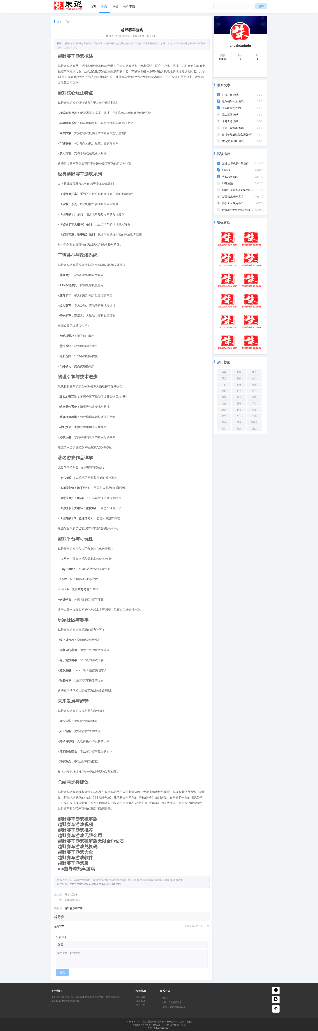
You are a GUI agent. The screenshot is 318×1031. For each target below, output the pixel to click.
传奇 (239, 397)
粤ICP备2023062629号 (159, 1027)
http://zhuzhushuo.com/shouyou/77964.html (95, 884)
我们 (224, 428)
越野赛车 (59, 926)
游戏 (74, 908)
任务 (224, 403)
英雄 (224, 397)
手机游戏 (140, 997)
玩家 (239, 372)
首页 (93, 6)
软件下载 (129, 6)
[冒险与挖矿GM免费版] (251, 342)
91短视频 (227, 183)
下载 (224, 384)
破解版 (254, 422)
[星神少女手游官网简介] (227, 342)
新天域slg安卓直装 (232, 196)
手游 (104, 6)
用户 (239, 390)
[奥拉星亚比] (227, 301)
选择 (239, 428)
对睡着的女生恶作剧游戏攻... (238, 210)
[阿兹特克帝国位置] (251, 239)
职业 (224, 422)
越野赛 (68, 908)
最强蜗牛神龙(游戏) (233, 101)
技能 (239, 378)
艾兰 (254, 428)
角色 (239, 384)
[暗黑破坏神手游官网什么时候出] (227, 321)
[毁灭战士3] (227, 239)
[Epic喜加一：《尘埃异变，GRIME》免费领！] (251, 280)
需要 (254, 397)
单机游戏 (140, 1000)
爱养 (239, 403)
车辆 (80, 908)
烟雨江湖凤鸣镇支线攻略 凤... (239, 190)
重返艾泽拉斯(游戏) (233, 141)
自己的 (224, 409)
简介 (254, 372)
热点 (254, 390)
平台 (239, 415)
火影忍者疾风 (230, 176)
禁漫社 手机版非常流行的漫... (239, 163)
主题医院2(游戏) (231, 108)
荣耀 (254, 409)
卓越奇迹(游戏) (230, 121)
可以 (254, 378)
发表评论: (61, 937)
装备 (254, 403)
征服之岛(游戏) (230, 94)
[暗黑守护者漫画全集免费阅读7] (251, 259)
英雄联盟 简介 (72, 900)
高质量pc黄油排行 (232, 203)
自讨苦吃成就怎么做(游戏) (237, 134)
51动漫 (226, 170)
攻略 (224, 390)
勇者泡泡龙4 (71, 894)
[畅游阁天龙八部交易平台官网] (227, 280)
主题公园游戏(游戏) (233, 128)
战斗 (239, 422)
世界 (239, 409)
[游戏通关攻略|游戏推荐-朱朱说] (67, 5)
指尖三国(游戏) (230, 114)
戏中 (224, 415)
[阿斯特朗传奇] (227, 259)
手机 (254, 415)
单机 (115, 6)
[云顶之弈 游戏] (251, 321)
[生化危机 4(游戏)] (251, 301)
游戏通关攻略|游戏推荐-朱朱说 (158, 1021)
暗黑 (254, 384)
